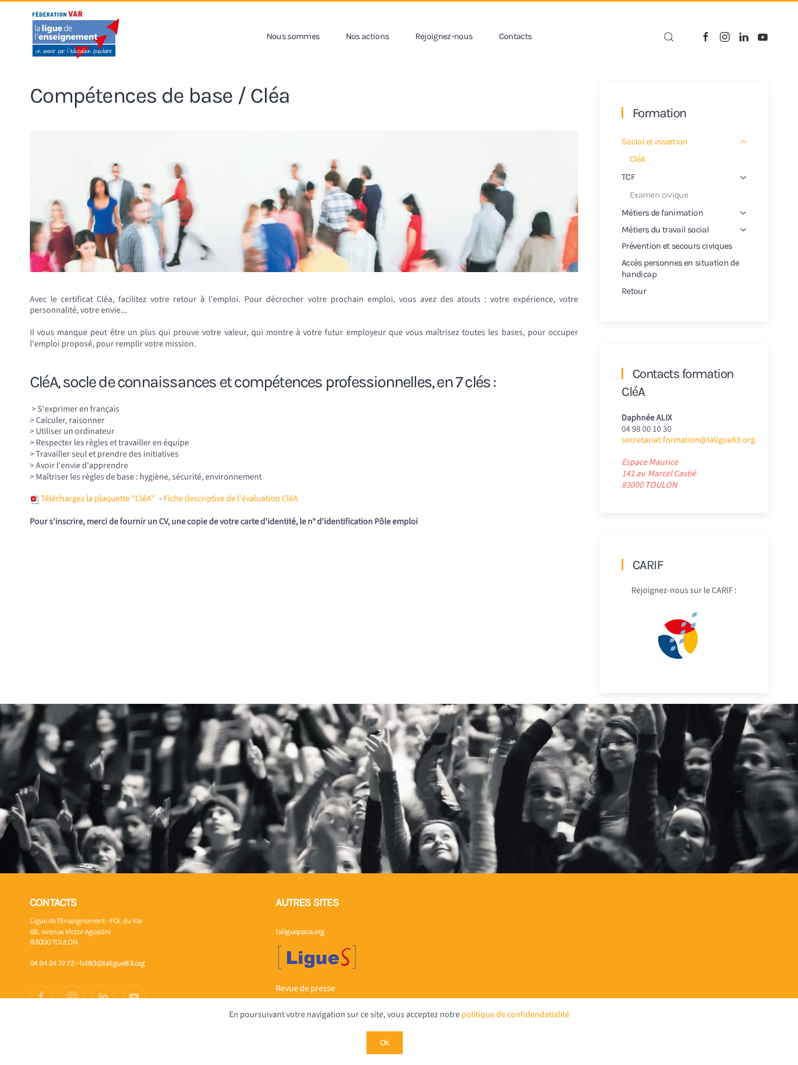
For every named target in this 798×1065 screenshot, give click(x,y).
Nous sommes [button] (293, 36)
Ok (385, 1042)
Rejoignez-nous (444, 36)
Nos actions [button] (367, 36)
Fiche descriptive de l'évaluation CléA (230, 499)
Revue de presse (305, 988)
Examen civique (659, 195)
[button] (668, 36)
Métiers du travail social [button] (665, 229)
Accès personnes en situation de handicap (680, 268)
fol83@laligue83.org (111, 963)
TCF (628, 177)
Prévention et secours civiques (677, 246)
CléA (637, 159)
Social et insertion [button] (655, 141)
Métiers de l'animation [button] (662, 212)
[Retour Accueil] (76, 37)
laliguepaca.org (300, 931)
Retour (634, 291)
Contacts (515, 36)
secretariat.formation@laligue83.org (688, 440)
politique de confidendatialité (515, 1014)
